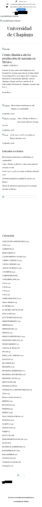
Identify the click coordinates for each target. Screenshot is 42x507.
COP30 (4, 294)
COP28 (4, 287)
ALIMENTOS (7, 249)
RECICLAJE (6, 435)
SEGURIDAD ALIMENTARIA (12, 447)
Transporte (6, 466)
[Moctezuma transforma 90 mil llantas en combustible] (6, 105)
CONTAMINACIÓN (9, 279)
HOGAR (5, 351)
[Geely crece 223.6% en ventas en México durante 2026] (5, 135)
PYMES (5, 431)
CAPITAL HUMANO (9, 264)
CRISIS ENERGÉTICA (10, 298)
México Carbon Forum (10, 397)
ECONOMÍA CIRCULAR (11, 310)
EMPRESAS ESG (8, 329)
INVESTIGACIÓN (8, 386)
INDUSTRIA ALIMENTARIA (12, 371)
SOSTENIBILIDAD (9, 450)
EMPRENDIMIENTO (9, 321)
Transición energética (10, 462)
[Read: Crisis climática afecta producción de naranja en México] (6, 49)
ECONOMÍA (6, 306)
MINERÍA (5, 401)
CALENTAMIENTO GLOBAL (12, 256)
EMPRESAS (6, 325)
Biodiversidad (7, 253)
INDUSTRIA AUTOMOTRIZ (12, 374)
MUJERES (6, 409)
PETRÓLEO (6, 420)
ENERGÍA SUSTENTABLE (11, 336)
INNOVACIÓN (7, 382)
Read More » (7, 92)
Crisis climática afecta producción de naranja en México (19, 58)
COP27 (4, 283)
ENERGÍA (5, 333)
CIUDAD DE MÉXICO (10, 268)
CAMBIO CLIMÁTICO (10, 65)
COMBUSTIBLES (8, 275)
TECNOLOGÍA (7, 458)
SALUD (5, 443)
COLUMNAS (6, 272)
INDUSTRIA (6, 367)
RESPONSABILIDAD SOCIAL (13, 439)
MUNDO (5, 412)
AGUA (4, 245)
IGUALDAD (6, 359)
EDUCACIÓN (7, 313)
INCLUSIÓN (6, 363)
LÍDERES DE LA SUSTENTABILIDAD (15, 390)
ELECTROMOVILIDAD (10, 317)
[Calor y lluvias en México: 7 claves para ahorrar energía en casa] (9, 118)
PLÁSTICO (6, 424)
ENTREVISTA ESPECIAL (11, 340)
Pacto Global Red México (11, 416)
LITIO (4, 393)
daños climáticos (8, 302)
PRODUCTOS (7, 428)
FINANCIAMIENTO (9, 344)
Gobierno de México (9, 348)
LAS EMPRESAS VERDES (9, 16)
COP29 (4, 291)
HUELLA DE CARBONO (11, 355)
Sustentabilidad (8, 454)
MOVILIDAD (7, 405)
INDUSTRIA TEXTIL (9, 378)
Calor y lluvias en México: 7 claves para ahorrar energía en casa (20, 121)
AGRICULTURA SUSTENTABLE (13, 241)
